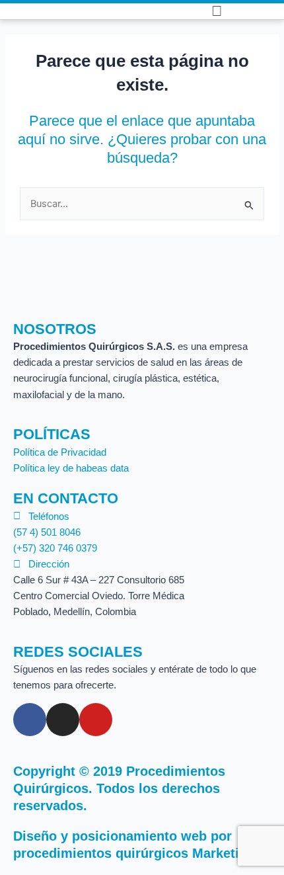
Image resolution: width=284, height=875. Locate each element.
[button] (173, 11)
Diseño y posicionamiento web (110, 836)
